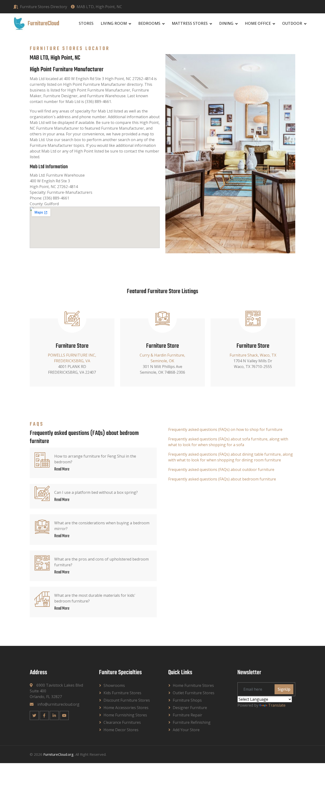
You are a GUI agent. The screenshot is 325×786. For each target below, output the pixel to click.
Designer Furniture (190, 707)
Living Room (114, 23)
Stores (86, 23)
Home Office (258, 23)
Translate (277, 705)
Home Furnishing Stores (125, 715)
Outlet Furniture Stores (193, 692)
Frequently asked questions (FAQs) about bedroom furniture (222, 479)
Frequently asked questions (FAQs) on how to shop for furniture (225, 429)
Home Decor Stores (120, 729)
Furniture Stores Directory (43, 6)
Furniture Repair (187, 715)
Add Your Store (186, 729)
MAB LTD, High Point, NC (99, 6)
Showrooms (114, 685)
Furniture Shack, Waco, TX (253, 355)
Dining (226, 23)
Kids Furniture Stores (122, 692)
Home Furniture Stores (193, 685)
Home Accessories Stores (125, 707)
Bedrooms (149, 23)
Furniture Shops (187, 700)
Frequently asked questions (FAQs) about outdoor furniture (221, 469)
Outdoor (292, 23)
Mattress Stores (190, 23)
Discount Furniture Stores (126, 700)
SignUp (284, 689)
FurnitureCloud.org (58, 754)
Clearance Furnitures (122, 722)
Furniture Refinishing (192, 722)
